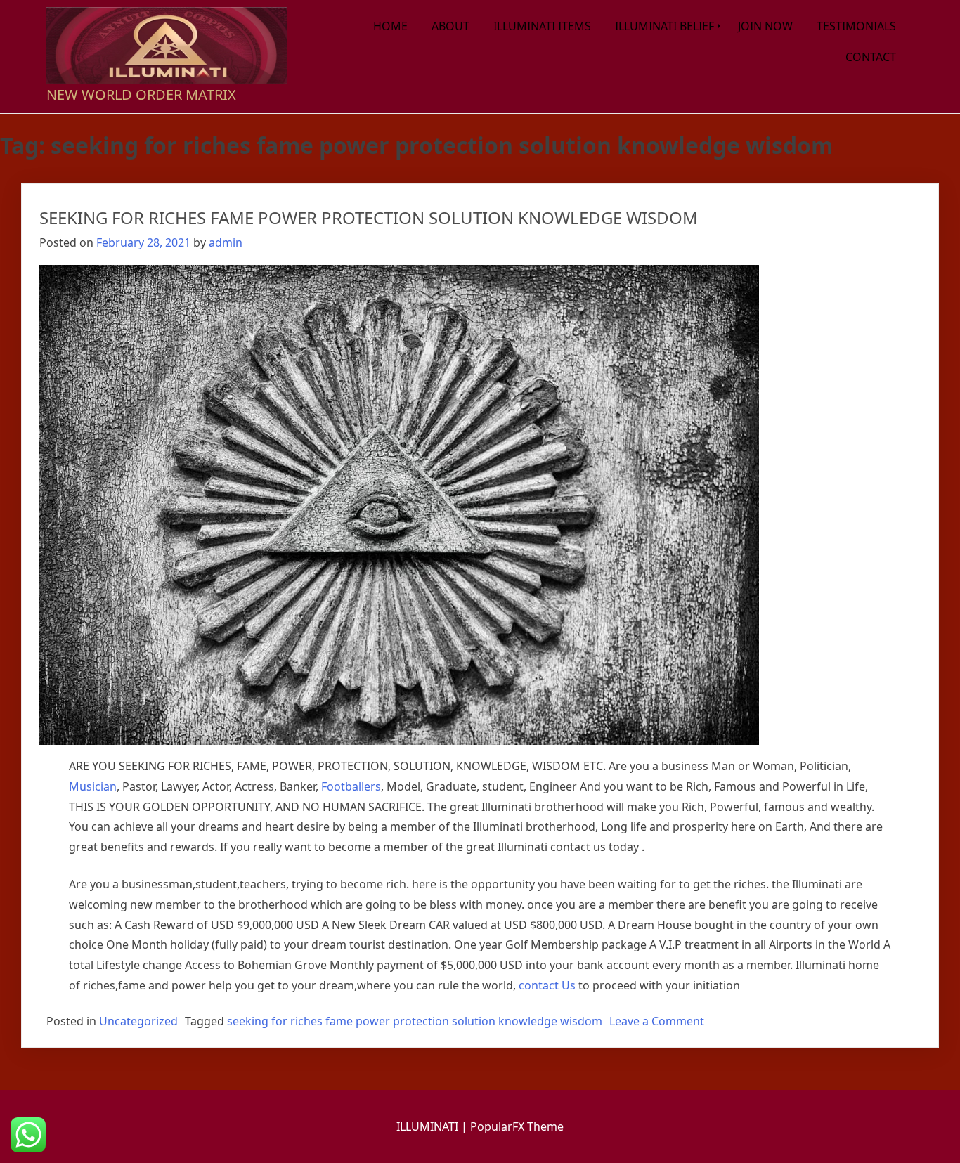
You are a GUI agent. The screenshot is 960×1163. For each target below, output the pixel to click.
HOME (390, 26)
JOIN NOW (765, 26)
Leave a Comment (656, 1021)
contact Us (547, 985)
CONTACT (870, 57)
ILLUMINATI (428, 1126)
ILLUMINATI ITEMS (542, 26)
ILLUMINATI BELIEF (664, 26)
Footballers (351, 786)
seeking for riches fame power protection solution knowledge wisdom (414, 1021)
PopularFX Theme (517, 1126)
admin (225, 242)
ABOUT (450, 26)
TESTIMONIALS (856, 26)
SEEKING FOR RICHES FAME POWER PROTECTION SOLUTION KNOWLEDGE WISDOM (368, 217)
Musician (93, 786)
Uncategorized (138, 1021)
